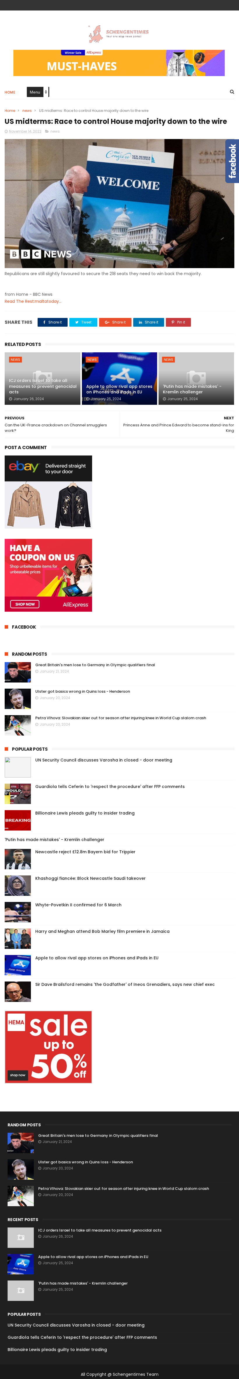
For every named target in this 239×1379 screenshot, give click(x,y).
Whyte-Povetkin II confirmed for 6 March (78, 905)
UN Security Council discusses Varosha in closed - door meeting (103, 760)
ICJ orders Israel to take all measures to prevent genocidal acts (43, 386)
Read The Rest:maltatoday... (33, 301)
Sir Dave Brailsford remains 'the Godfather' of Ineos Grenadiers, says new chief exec (125, 984)
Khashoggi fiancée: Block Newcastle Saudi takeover (90, 878)
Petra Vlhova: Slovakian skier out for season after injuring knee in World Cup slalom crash (120, 718)
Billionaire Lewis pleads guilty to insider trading (85, 813)
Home (10, 92)
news (27, 110)
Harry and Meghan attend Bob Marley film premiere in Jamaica (102, 931)
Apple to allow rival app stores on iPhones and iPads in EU (119, 389)
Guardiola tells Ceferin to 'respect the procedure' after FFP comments (110, 786)
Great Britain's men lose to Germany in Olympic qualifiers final (95, 665)
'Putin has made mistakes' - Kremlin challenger (192, 389)
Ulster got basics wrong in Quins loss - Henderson (82, 691)
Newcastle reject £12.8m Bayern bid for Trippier (85, 852)
